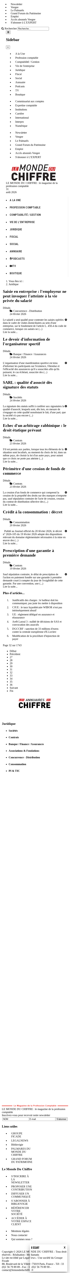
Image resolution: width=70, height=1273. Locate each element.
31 (11, 669)
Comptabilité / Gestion (27, 61)
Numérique (21, 125)
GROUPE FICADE (16, 1135)
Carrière (19, 113)
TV (17, 90)
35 (11, 681)
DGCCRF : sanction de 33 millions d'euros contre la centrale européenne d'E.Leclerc (35, 630)
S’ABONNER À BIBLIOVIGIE (20, 1202)
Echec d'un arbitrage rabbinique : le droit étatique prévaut (34, 427)
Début (13, 651)
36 (11, 684)
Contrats (14, 737)
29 (11, 663)
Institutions (21, 109)
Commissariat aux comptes (29, 101)
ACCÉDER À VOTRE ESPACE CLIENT (21, 1221)
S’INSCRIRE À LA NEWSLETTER (20, 1179)
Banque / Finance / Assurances (26, 744)
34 (11, 678)
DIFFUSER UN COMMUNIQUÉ (21, 1195)
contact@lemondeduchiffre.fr (17, 1270)
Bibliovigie (17, 1144)
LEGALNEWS (19, 1140)
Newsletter (16, 4)
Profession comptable (26, 57)
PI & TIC (14, 770)
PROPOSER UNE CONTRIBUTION (21, 1188)
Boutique (20, 94)
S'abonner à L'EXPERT (24, 22)
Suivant (14, 687)
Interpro (19, 121)
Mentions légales (20, 1231)
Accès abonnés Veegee (23, 19)
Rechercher (11, 28)
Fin (11, 690)
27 (11, 657)
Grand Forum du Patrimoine (26, 13)
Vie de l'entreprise (24, 65)
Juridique (20, 70)
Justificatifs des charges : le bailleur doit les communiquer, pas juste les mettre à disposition (37, 602)
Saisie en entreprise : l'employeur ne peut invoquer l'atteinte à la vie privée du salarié (34, 296)
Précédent (15, 654)
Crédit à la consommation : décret (32, 512)
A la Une (20, 53)
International (22, 117)
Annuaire (20, 82)
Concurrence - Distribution (24, 757)
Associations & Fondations (24, 750)
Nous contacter (19, 1235)
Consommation (17, 764)
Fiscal (18, 74)
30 (11, 666)
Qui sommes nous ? (21, 1239)
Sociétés (13, 730)
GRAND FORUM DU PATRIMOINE (21, 1160)
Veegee (15, 7)
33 (11, 675)
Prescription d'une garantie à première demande (28, 552)
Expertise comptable (26, 105)
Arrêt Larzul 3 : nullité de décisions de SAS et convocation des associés (37, 623)
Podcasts (20, 86)
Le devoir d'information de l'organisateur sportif (26, 341)
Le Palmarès (17, 10)
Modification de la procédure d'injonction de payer (36, 637)
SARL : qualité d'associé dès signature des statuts (27, 384)
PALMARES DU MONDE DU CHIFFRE (21, 1151)
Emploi (15, 16)
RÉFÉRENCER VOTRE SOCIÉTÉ (20, 1210)
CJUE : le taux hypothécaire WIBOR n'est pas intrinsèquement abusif (37, 609)
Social (18, 78)
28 (11, 660)
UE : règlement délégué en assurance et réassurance (33, 616)
